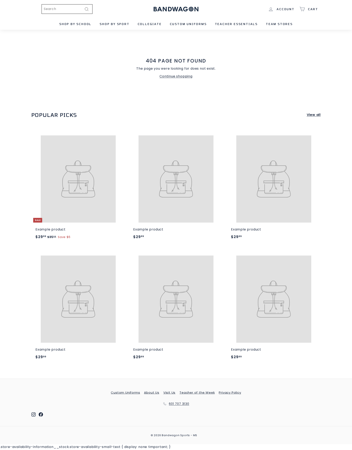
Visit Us (169, 392)
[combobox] (67, 9)
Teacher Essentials (236, 24)
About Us (151, 392)
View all (314, 114)
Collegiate (150, 24)
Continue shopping (176, 76)
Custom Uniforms (188, 24)
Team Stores (279, 24)
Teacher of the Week (197, 392)
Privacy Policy (230, 392)
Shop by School (75, 24)
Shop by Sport (114, 24)
